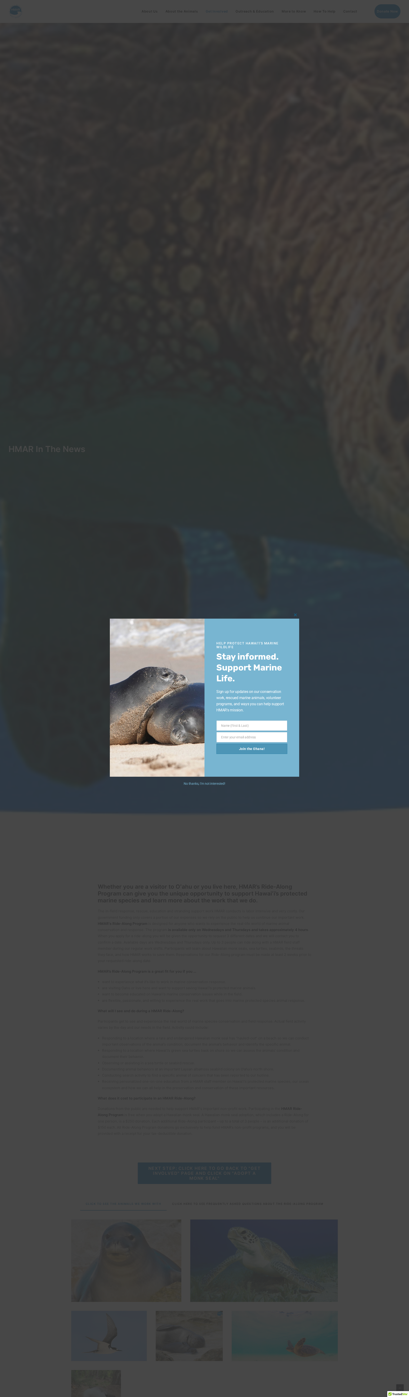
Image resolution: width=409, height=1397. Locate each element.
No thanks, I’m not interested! (204, 783)
